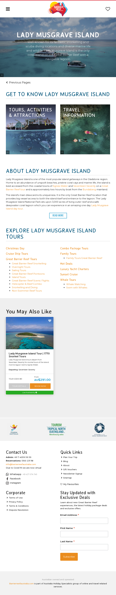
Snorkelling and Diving (24, 287)
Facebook (15, 478)
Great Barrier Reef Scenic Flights (30, 280)
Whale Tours (68, 279)
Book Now (40, 386)
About (66, 465)
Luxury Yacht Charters (74, 269)
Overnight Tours (21, 267)
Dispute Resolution (18, 510)
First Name (67, 528)
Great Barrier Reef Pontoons (28, 273)
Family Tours (68, 253)
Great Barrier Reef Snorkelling (29, 263)
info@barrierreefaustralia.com (21, 464)
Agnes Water (60, 186)
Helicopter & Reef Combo (27, 283)
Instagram (15, 483)
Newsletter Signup (72, 473)
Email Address (69, 515)
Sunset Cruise (69, 274)
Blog (65, 461)
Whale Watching (75, 284)
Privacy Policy (16, 502)
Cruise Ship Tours (17, 253)
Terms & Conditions (19, 506)
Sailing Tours (19, 270)
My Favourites (71, 484)
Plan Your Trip (70, 457)
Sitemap (67, 478)
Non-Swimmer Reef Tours (27, 290)
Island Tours (19, 277)
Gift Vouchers (70, 469)
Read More (58, 215)
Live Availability (28, 392)
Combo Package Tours (74, 248)
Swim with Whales (76, 287)
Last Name (67, 542)
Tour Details (19, 386)
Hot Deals (66, 263)
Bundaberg (89, 189)
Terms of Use (16, 497)
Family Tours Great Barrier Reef (84, 258)
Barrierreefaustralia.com (21, 583)
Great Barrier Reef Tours (21, 259)
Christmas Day (15, 248)
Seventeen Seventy (84, 186)
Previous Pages (20, 82)
